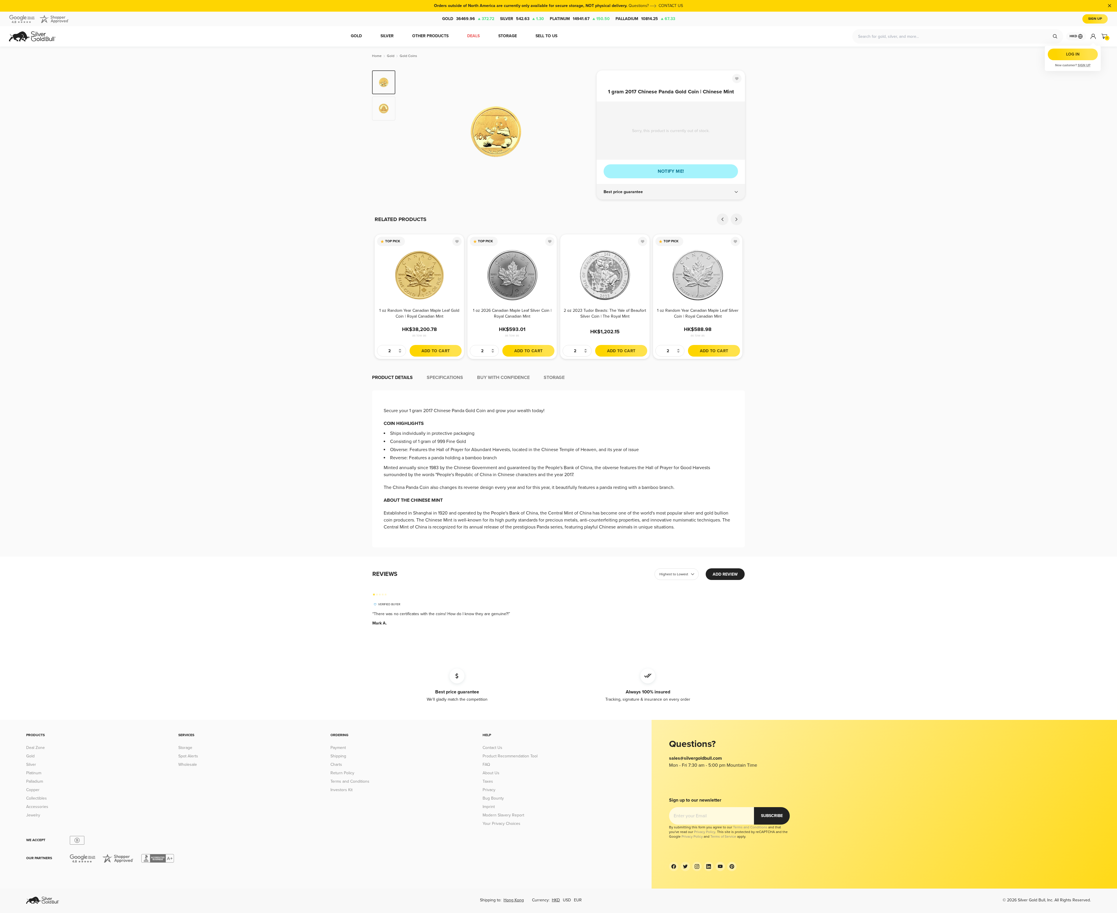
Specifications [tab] (445, 377)
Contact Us (492, 747)
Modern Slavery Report (503, 815)
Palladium (645, 18)
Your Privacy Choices (501, 823)
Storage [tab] (554, 377)
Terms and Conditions (349, 781)
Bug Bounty (493, 798)
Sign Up (1095, 19)
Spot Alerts (188, 756)
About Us (491, 772)
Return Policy (342, 772)
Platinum (580, 18)
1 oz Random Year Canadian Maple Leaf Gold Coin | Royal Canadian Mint (419, 313)
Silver (522, 18)
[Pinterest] (732, 866)
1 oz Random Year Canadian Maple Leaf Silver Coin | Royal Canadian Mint (698, 313)
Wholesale (187, 764)
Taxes (488, 781)
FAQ (486, 764)
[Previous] (409, 131)
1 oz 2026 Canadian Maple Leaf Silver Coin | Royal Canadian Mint (512, 313)
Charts (336, 764)
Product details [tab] (392, 377)
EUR (578, 900)
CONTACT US (671, 5)
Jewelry (33, 815)
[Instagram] (697, 866)
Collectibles (36, 798)
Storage (185, 747)
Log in (1072, 54)
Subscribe (772, 815)
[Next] (583, 131)
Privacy (489, 789)
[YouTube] (720, 866)
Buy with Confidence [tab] (503, 377)
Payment (338, 747)
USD (567, 900)
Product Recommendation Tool (510, 756)
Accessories (37, 806)
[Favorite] (736, 78)
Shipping (338, 756)
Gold (468, 18)
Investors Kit (341, 789)
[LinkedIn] (708, 866)
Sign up (1084, 65)
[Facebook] (673, 866)
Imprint (489, 806)
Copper (33, 789)
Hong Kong (514, 900)
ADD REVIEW (725, 574)
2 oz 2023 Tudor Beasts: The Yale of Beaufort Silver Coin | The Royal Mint (605, 313)
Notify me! (671, 171)
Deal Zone (35, 747)
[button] (671, 192)
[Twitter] (685, 866)
